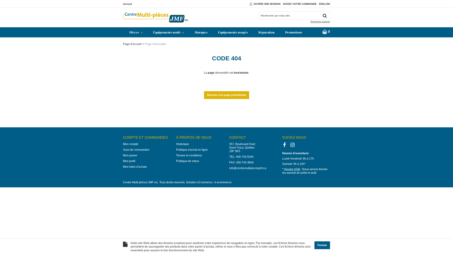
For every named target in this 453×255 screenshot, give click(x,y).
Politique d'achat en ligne (192, 149)
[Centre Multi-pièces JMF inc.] (155, 18)
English (324, 3)
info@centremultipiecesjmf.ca (247, 168)
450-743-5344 (245, 156)
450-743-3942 (245, 162)
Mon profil (129, 161)
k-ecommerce (223, 182)
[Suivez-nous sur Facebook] (284, 144)
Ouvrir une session (267, 3)
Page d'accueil (132, 44)
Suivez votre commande (300, 3)
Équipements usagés (233, 32)
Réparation (267, 32)
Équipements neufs (167, 32)
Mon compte (130, 144)
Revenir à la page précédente (226, 95)
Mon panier (130, 155)
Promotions (293, 32)
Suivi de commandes (136, 149)
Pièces (134, 32)
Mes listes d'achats (135, 166)
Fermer (322, 245)
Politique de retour (187, 161)
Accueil (127, 3)
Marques (201, 32)
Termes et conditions (189, 155)
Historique (182, 144)
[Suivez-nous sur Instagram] (292, 144)
